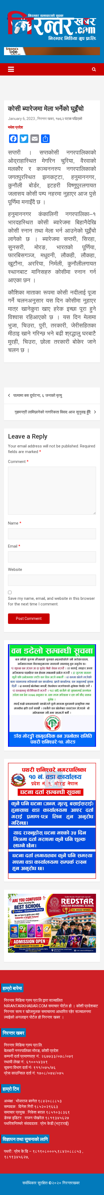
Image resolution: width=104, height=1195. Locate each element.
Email (14, 546)
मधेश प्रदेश (15, 127)
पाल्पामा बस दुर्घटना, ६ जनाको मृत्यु (37, 395)
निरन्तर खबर (45, 118)
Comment (18, 461)
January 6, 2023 (21, 118)
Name (14, 523)
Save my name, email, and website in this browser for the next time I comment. (51, 601)
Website (15, 569)
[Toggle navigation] (11, 69)
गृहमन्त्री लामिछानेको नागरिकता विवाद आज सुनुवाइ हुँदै (53, 412)
